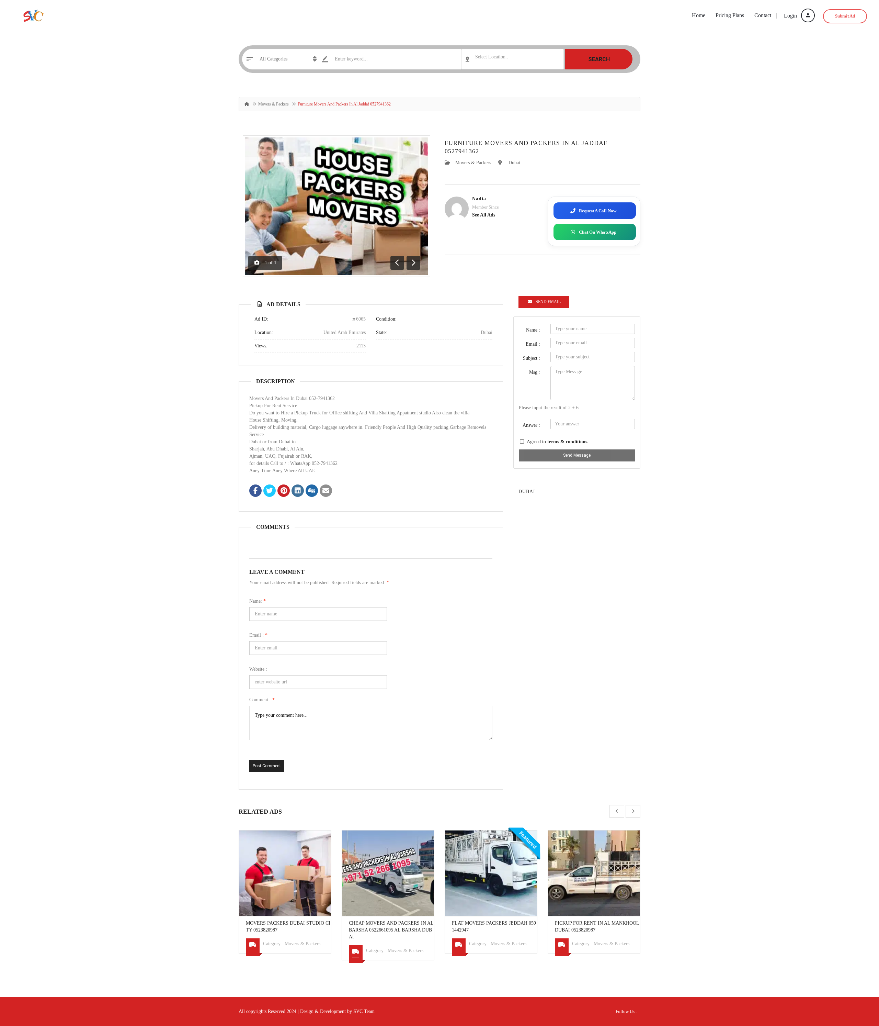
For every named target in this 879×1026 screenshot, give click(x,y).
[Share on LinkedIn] (298, 491)
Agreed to (558, 441)
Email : (258, 635)
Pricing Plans (730, 15)
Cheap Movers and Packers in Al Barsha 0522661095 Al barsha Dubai (391, 930)
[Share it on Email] (326, 491)
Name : (533, 330)
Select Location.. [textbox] (491, 56)
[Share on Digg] (312, 491)
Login (791, 16)
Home (698, 15)
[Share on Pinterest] (283, 491)
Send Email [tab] (548, 301)
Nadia (479, 198)
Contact (762, 15)
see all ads (483, 215)
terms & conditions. (568, 441)
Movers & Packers (273, 104)
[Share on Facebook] (255, 491)
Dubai (514, 162)
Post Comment (267, 765)
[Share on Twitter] (269, 491)
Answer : (531, 425)
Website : (258, 669)
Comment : (262, 699)
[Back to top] (856, 983)
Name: (257, 601)
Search (599, 59)
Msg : (534, 372)
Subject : (531, 358)
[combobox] (512, 59)
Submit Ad (845, 16)
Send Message (577, 455)
